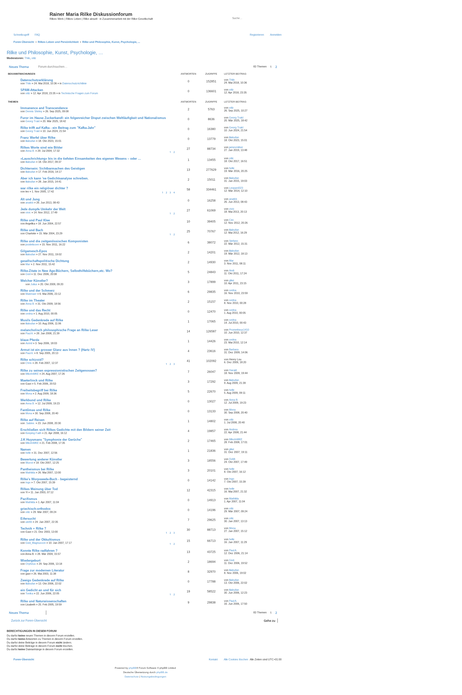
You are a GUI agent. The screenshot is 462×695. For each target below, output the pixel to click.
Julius (34, 284)
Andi (231, 270)
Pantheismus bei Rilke (37, 469)
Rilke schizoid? (32, 359)
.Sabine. (30, 423)
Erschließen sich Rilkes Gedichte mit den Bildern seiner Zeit (65, 430)
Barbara (233, 349)
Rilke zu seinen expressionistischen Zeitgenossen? (58, 370)
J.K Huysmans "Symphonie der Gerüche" (51, 439)
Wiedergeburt (30, 560)
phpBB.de (162, 672)
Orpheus (31, 563)
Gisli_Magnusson (36, 542)
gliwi (231, 280)
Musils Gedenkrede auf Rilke (41, 320)
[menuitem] (35, 35)
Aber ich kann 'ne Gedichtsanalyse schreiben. (54, 178)
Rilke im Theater (32, 300)
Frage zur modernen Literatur (42, 570)
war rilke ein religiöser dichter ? (44, 188)
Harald (233, 370)
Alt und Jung (30, 199)
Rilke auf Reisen (32, 420)
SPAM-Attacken (31, 90)
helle (231, 168)
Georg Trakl (33, 121)
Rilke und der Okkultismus (40, 539)
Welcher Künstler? (34, 280)
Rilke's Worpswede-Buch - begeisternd (49, 479)
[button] (281, 67)
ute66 (29, 521)
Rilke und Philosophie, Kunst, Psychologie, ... (55, 52)
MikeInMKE (32, 373)
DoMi (232, 459)
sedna (232, 290)
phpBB (132, 668)
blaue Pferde (29, 340)
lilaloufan (30, 140)
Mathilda (30, 472)
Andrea (233, 429)
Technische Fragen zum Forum (79, 93)
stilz (34, 58)
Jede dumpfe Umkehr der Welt (42, 209)
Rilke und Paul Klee (35, 220)
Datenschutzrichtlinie (74, 83)
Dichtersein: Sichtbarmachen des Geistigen (52, 168)
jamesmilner (236, 147)
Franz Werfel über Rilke (37, 137)
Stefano (233, 240)
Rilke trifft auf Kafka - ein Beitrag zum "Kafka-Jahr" (58, 128)
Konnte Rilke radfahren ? (39, 550)
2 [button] (276, 67)
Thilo (27, 58)
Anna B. (30, 150)
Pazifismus (28, 499)
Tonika (29, 593)
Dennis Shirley (34, 111)
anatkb (29, 202)
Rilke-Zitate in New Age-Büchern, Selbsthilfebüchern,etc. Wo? (66, 271)
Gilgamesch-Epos (33, 251)
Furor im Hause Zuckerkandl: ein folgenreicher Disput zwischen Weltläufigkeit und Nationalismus (93, 118)
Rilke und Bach (31, 230)
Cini (231, 219)
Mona (29, 393)
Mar (28, 264)
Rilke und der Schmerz (37, 290)
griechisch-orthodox (35, 509)
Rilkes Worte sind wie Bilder (41, 147)
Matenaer (31, 293)
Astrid (29, 343)
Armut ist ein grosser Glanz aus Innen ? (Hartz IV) (57, 350)
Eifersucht (28, 518)
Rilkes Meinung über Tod (39, 489)
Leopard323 (236, 187)
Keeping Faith (33, 433)
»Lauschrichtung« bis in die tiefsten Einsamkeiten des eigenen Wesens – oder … (80, 158)
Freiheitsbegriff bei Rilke (38, 390)
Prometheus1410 (239, 329)
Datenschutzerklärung (36, 80)
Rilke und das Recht (35, 310)
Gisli (28, 274)
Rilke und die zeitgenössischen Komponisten (54, 241)
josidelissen (32, 244)
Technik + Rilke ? (33, 528)
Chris (29, 362)
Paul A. (29, 333)
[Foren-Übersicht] (29, 18)
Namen (25, 449)
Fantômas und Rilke (35, 410)
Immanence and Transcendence (44, 108)
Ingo (28, 482)
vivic (28, 212)
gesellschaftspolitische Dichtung (44, 261)
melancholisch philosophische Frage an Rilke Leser (59, 330)
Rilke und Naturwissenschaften (43, 601)
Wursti (29, 462)
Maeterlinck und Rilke (36, 380)
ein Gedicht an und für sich (40, 590)
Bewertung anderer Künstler (41, 459)
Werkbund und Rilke (35, 400)
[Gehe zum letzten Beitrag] (236, 79)
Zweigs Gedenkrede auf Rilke (42, 580)
